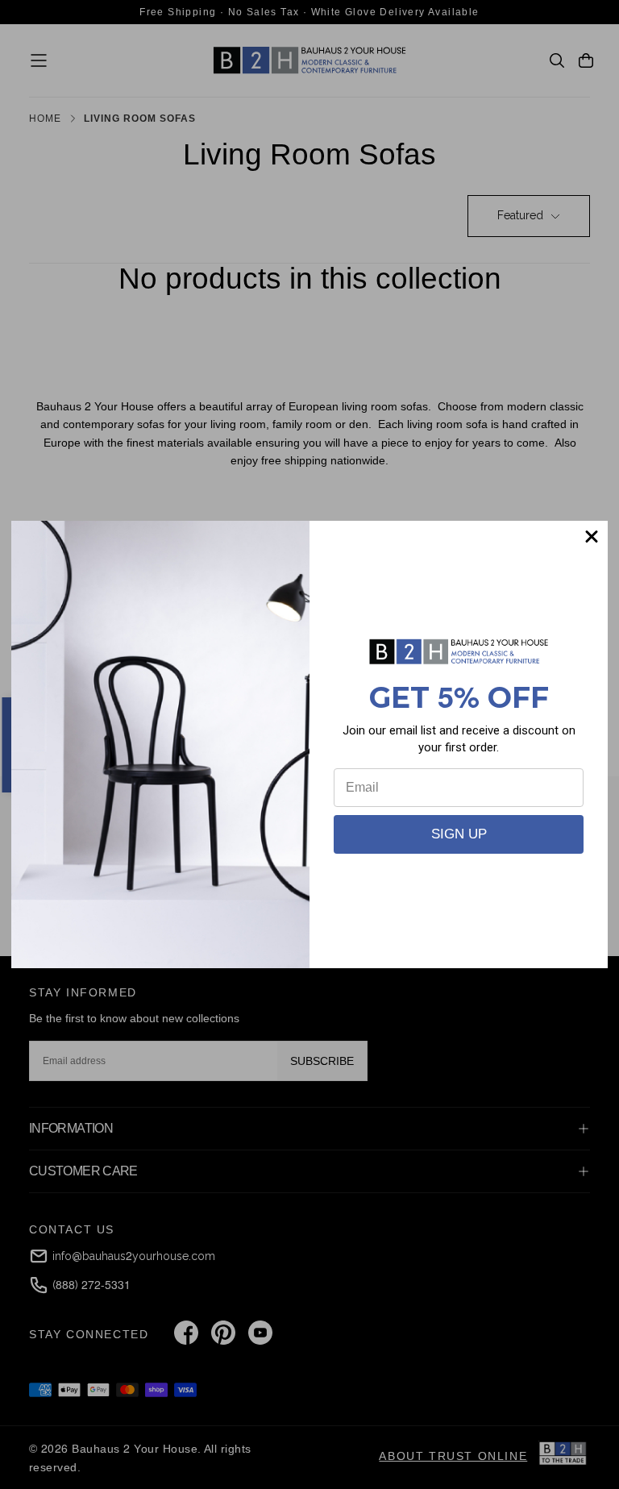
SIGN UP (459, 834)
